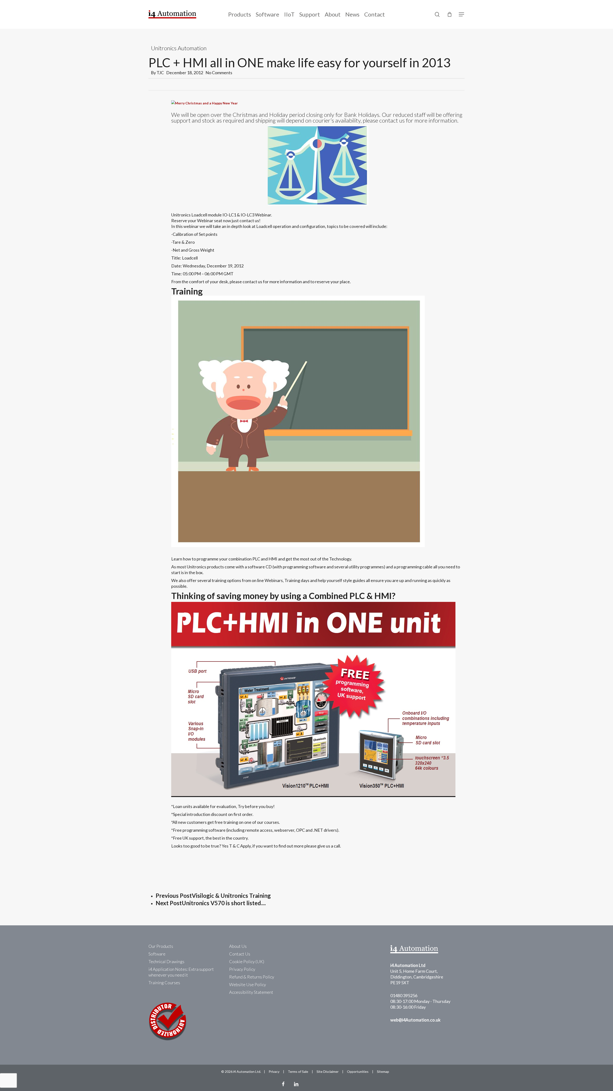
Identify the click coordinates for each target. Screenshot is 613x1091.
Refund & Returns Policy (251, 976)
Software (156, 953)
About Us (238, 946)
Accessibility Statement (251, 992)
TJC (160, 72)
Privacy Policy (242, 969)
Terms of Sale (298, 1071)
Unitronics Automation (179, 48)
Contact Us (239, 953)
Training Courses (164, 982)
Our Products (160, 946)
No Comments (218, 72)
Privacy (274, 1071)
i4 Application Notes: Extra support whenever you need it (181, 972)
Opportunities (358, 1071)
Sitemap (383, 1071)
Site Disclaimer (328, 1071)
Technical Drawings (166, 961)
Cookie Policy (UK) (246, 961)
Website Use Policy (247, 984)
